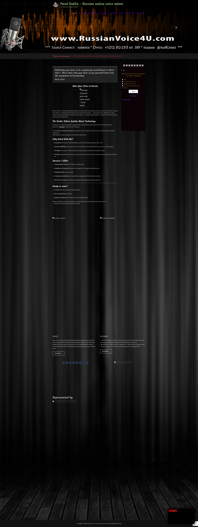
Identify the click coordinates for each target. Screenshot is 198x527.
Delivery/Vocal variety (130, 83)
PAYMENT (113, 13)
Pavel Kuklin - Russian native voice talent (91, 4)
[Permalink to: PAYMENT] (122, 275)
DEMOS (81, 13)
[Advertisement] (135, 117)
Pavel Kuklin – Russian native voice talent (98, 523)
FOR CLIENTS (129, 13)
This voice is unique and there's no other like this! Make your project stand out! (97, 56)
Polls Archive (126, 99)
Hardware (62, 127)
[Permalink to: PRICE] (75, 275)
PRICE (121, 13)
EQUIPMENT (103, 13)
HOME (74, 13)
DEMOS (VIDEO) (91, 13)
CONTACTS (140, 13)
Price (125, 79)
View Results (133, 96)
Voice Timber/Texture (129, 81)
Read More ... (58, 353)
